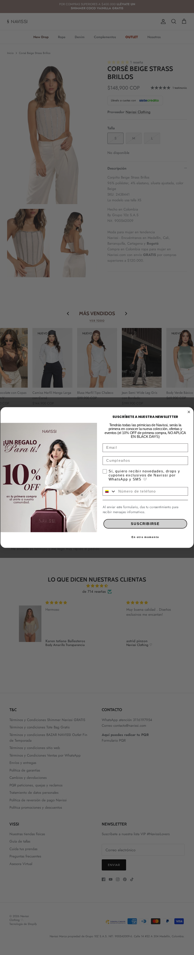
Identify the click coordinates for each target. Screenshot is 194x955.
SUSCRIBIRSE (145, 523)
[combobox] (109, 491)
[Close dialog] (188, 411)
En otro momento (145, 537)
